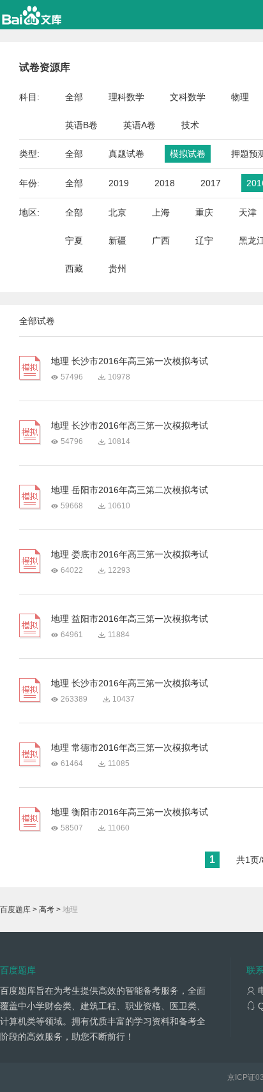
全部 (74, 97)
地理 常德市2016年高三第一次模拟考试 (129, 747)
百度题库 (15, 909)
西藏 (74, 268)
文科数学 (188, 97)
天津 (248, 212)
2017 (210, 183)
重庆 (204, 212)
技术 (190, 125)
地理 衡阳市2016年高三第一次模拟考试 (129, 812)
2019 (119, 183)
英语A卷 (139, 125)
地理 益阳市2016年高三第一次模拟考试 (129, 619)
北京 (117, 212)
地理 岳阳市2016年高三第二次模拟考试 (129, 490)
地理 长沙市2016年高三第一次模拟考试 (129, 361)
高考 (46, 909)
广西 (161, 240)
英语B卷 (81, 125)
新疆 (117, 240)
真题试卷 (126, 154)
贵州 (117, 268)
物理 (240, 97)
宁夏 (74, 240)
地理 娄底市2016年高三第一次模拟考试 (129, 554)
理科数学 (126, 97)
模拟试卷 (188, 154)
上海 (161, 212)
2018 (164, 183)
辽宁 (204, 240)
